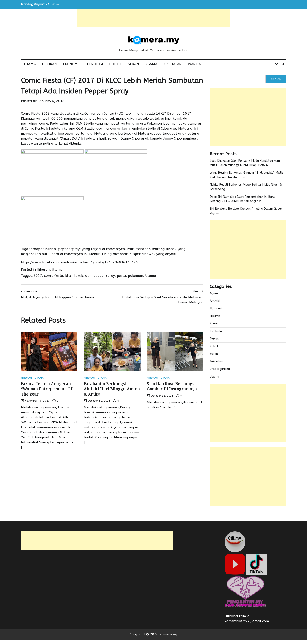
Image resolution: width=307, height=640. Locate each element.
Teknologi (94, 64)
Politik (115, 64)
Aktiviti (215, 301)
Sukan (133, 64)
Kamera (215, 323)
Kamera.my (169, 634)
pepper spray (104, 276)
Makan (214, 339)
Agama (151, 64)
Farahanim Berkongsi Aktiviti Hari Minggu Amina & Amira (112, 389)
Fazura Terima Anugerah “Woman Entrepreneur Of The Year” (46, 389)
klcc (68, 276)
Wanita (194, 64)
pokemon (135, 276)
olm (88, 276)
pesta (121, 276)
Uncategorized (220, 369)
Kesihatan (173, 64)
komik (78, 276)
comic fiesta (53, 276)
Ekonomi (71, 64)
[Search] (283, 64)
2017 (38, 276)
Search (276, 79)
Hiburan (49, 64)
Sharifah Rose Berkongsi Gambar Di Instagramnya (172, 386)
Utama (30, 64)
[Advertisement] (153, 18)
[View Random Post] (277, 64)
